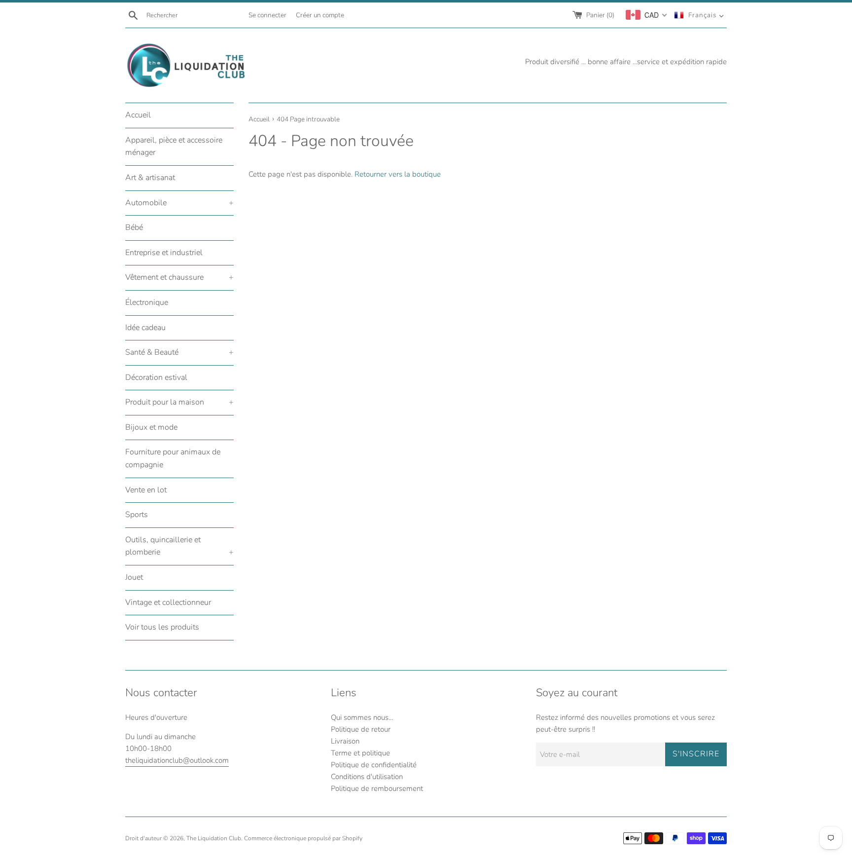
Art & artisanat (150, 177)
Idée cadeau (145, 327)
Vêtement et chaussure (179, 277)
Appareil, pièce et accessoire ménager (173, 146)
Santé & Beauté (179, 352)
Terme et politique (360, 753)
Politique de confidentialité (374, 765)
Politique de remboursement (377, 788)
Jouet (134, 577)
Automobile (179, 202)
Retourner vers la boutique (398, 174)
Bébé (134, 227)
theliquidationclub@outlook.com (177, 760)
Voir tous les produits (162, 627)
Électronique (146, 302)
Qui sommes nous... (362, 717)
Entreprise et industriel (164, 252)
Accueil (138, 115)
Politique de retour (360, 729)
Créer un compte (320, 15)
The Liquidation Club (213, 838)
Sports (136, 514)
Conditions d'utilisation (367, 777)
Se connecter (267, 15)
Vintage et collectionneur (168, 602)
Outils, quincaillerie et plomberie (179, 546)
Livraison (345, 741)
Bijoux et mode (151, 427)
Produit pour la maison (179, 402)
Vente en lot (146, 490)
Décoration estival (156, 377)
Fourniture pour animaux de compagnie (172, 458)
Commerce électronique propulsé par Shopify (303, 838)
